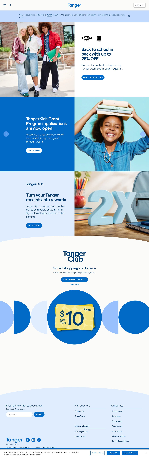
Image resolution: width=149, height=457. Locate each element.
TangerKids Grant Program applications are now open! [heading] (46, 124)
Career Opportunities (120, 441)
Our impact (116, 416)
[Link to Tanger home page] (74, 5)
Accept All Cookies (129, 453)
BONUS (49, 15)
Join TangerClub (81, 432)
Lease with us (117, 431)
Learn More (34, 150)
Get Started (34, 225)
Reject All (113, 453)
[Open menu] (4, 5)
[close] (129, 16)
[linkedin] (39, 440)
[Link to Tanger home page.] (14, 440)
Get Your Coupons (93, 77)
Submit (39, 414)
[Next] (143, 134)
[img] (74, 5)
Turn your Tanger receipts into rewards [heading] (46, 197)
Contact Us (79, 411)
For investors (117, 421)
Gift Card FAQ (80, 437)
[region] (74, 453)
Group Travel (80, 416)
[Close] (145, 453)
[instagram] (33, 440)
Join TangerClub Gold (74, 279)
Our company (117, 411)
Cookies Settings (97, 453)
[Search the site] (10, 5)
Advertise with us (118, 436)
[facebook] (28, 440)
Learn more (74, 284)
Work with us (117, 426)
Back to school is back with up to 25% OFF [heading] (97, 54)
